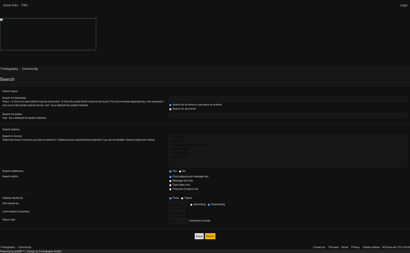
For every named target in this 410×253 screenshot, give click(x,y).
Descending (217, 204)
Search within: (10, 176)
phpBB (18, 251)
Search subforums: (13, 171)
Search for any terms (184, 108)
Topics (188, 198)
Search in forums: (12, 136)
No (184, 171)
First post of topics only (185, 189)
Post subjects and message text (190, 176)
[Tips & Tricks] (288, 153)
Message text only (182, 180)
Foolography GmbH (50, 251)
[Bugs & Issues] (288, 149)
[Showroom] (288, 156)
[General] (288, 141)
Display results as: (12, 198)
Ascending (199, 204)
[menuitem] (24, 5)
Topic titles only (181, 184)
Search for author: (12, 114)
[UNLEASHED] (288, 137)
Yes (174, 171)
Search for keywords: (14, 98)
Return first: (8, 219)
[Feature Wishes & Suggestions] (288, 145)
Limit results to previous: (16, 211)
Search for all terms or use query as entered (197, 104)
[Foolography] (48, 34)
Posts (175, 198)
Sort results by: (10, 203)
